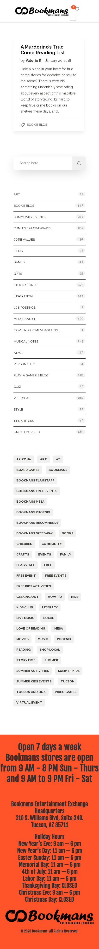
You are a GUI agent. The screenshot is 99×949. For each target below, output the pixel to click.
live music (25, 618)
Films (18, 251)
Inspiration (23, 296)
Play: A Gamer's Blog (31, 375)
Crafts (22, 554)
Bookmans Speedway (34, 533)
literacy (50, 607)
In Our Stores (25, 285)
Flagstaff (25, 565)
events (44, 554)
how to (55, 597)
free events (55, 575)
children (24, 544)
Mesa (58, 628)
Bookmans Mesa (30, 501)
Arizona (23, 459)
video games (65, 692)
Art (17, 194)
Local (48, 618)
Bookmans (58, 470)
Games (19, 262)
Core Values (24, 239)
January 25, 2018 (58, 60)
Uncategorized (27, 432)
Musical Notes (26, 341)
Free (48, 565)
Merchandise (25, 319)
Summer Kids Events (33, 681)
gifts (18, 273)
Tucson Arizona (31, 692)
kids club (24, 607)
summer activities (32, 671)
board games (27, 470)
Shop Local (50, 649)
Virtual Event (29, 702)
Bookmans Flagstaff (35, 480)
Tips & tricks (24, 421)
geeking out (27, 597)
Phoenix (64, 639)
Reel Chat (22, 398)
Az (58, 459)
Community (52, 544)
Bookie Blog (37, 124)
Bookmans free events (36, 491)
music (43, 639)
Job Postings (25, 307)
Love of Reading (30, 628)
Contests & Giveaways (32, 228)
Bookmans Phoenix (33, 512)
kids (74, 597)
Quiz (17, 386)
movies (22, 639)
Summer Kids (69, 671)
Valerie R (34, 60)
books (67, 533)
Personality (24, 364)
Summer (51, 660)
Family (65, 554)
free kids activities (33, 586)
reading (23, 649)
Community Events (29, 217)
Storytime (25, 660)
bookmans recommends (37, 522)
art (43, 459)
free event (26, 575)
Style (18, 409)
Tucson (67, 681)
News (18, 353)
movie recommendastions (36, 330)
